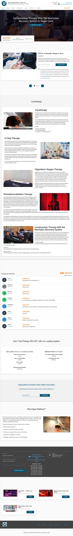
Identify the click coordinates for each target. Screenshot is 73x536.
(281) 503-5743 (69, 2)
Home (3, 8)
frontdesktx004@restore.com (66, 4)
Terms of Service (45, 74)
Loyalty (26, 8)
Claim (30, 496)
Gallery (13, 8)
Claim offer (61, 64)
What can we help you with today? (9, 459)
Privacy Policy (47, 78)
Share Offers (67, 8)
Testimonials (19, 8)
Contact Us (32, 8)
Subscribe (45, 395)
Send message (19, 470)
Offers (7, 8)
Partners (38, 8)
